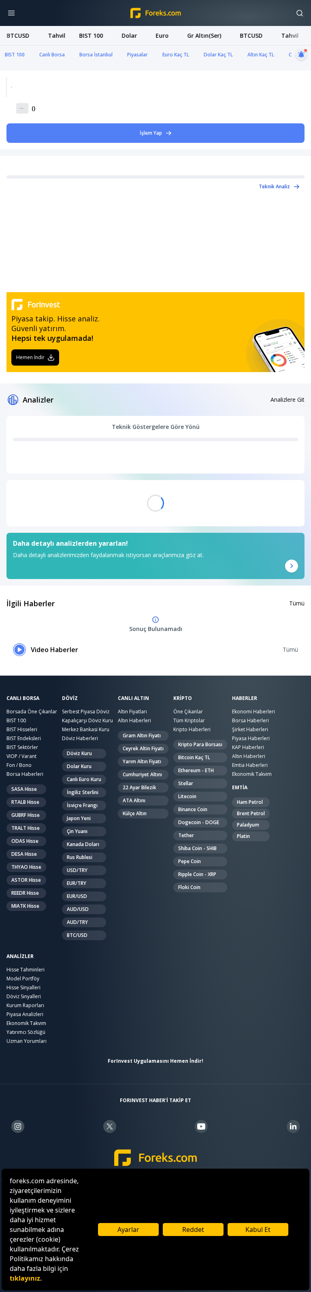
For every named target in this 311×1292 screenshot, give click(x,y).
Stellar (185, 783)
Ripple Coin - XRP (197, 874)
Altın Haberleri (134, 720)
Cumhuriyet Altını (142, 774)
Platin (243, 836)
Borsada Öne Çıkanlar (31, 711)
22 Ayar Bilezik (139, 787)
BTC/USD (77, 935)
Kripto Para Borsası (200, 744)
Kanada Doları (83, 844)
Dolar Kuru (79, 766)
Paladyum (248, 824)
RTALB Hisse (25, 802)
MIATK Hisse (25, 905)
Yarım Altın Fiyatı (142, 761)
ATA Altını (134, 800)
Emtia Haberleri (250, 765)
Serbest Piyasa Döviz (85, 711)
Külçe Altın (135, 813)
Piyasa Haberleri (251, 738)
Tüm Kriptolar (189, 720)
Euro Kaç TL (175, 54)
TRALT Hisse (25, 828)
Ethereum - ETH (196, 770)
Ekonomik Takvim (252, 774)
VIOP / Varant (21, 756)
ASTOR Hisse (26, 879)
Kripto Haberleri (192, 729)
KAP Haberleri (248, 747)
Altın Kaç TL (260, 54)
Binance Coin (192, 809)
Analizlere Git (288, 399)
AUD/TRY (77, 922)
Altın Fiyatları (132, 711)
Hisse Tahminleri (25, 969)
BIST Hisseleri (21, 729)
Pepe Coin (189, 861)
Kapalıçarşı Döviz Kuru (87, 720)
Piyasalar (137, 54)
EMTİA (239, 787)
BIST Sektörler (22, 747)
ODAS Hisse (24, 841)
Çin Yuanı (77, 831)
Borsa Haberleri (24, 774)
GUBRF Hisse (25, 815)
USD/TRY (77, 870)
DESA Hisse (24, 854)
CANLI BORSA (22, 698)
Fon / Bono (19, 765)
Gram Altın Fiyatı (142, 735)
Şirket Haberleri (250, 729)
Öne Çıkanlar (188, 711)
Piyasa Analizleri (24, 1014)
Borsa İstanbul (96, 54)
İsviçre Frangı (82, 805)
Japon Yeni (79, 818)
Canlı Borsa (52, 54)
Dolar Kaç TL (218, 54)
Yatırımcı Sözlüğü (25, 1032)
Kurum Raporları (25, 1005)
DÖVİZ (70, 698)
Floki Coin (189, 887)
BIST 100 (15, 54)
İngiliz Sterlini (82, 792)
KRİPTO (182, 698)
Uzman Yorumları (26, 1041)
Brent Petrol (251, 813)
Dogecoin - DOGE (198, 822)
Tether (186, 835)
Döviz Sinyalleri (23, 996)
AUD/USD (78, 909)
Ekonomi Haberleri (253, 711)
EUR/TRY (76, 883)
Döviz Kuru (79, 753)
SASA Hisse (24, 789)
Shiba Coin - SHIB (197, 848)
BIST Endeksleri (23, 738)
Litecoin (187, 796)
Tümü (297, 603)
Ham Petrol (250, 802)
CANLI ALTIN (133, 698)
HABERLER (244, 698)
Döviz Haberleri (80, 738)
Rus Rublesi (79, 857)
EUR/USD (77, 896)
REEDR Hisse (25, 892)
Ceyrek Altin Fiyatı (143, 748)
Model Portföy (22, 978)
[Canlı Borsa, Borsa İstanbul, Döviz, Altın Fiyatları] (155, 1158)
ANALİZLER (20, 956)
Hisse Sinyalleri (23, 987)
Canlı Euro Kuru (84, 779)
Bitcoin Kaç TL (194, 757)
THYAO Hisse (26, 866)
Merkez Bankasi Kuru (85, 729)
